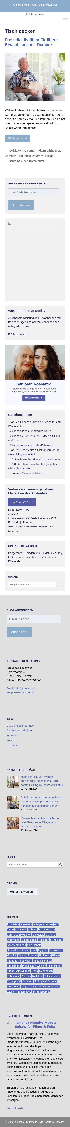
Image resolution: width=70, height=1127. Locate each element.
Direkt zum (35, 5)
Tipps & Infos (28, 986)
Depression (13, 939)
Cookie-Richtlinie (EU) (20, 725)
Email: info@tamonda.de (21, 688)
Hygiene (43, 950)
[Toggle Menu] (65, 19)
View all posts (15, 1108)
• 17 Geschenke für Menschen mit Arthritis (34, 459)
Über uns (12, 745)
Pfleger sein (54, 965)
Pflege (49, 156)
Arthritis (32, 929)
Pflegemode (14, 965)
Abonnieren (21, 205)
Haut (34, 950)
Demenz (10, 156)
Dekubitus (38, 934)
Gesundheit (34, 945)
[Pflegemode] (35, 14)
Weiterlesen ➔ (17, 138)
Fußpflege (56, 939)
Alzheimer (53, 150)
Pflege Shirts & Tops (18, 971)
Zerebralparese (41, 991)
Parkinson (45, 955)
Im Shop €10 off (22, 502)
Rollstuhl (37, 976)
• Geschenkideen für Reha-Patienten (30, 445)
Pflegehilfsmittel (42, 960)
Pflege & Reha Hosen (19, 960)
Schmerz (28, 981)
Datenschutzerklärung (20, 730)
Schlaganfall (14, 981)
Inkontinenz (56, 950)
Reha (35, 971)
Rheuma (26, 976)
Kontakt (11, 740)
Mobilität (12, 955)
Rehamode (13, 976)
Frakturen (43, 939)
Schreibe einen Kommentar (26, 161)
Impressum (13, 735)
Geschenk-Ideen (16, 945)
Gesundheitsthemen (30, 156)
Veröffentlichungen (48, 986)
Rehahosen (46, 971)
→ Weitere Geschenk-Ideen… (26, 473)
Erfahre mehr (16, 334)
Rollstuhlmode (52, 976)
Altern (42, 150)
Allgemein (30, 150)
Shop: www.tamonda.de (21, 692)
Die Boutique (29, 939)
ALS (56, 924)
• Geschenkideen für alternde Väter (29, 431)
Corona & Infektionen (19, 934)
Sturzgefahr (13, 986)
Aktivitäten (15, 150)
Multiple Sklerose (28, 955)
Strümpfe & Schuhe (45, 981)
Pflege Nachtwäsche (34, 965)
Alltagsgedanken (43, 924)
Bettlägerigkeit (46, 929)
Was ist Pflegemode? (19, 991)
